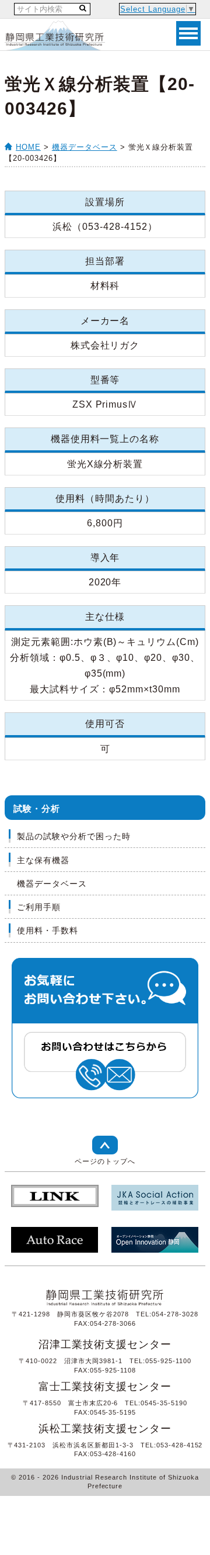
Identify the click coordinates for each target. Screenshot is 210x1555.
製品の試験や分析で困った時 (74, 836)
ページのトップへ (105, 1161)
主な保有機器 (43, 860)
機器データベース (84, 147)
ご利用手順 (39, 907)
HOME (28, 147)
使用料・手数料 (47, 930)
